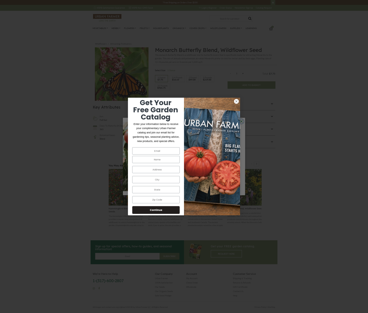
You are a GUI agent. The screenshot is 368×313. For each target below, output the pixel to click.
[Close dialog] (236, 101)
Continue (156, 210)
